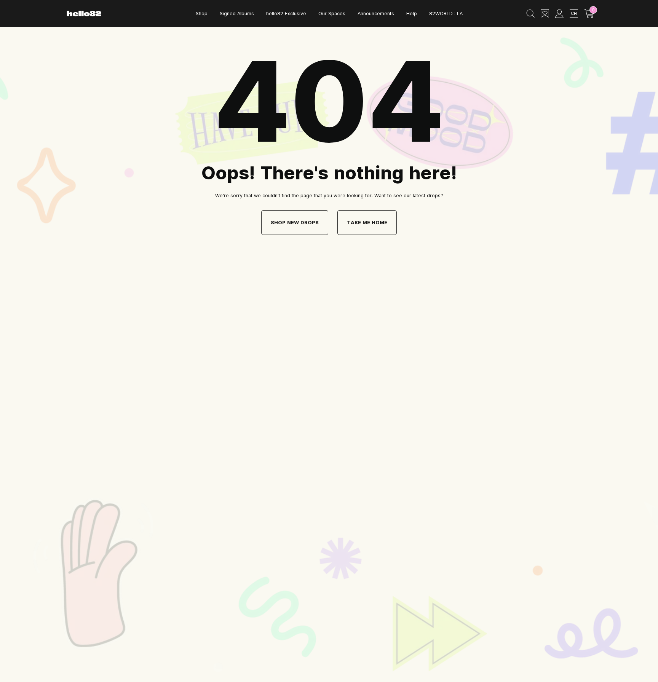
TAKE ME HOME (367, 222)
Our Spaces (331, 13)
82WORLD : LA (446, 13)
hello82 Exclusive (286, 13)
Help (411, 13)
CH (574, 13)
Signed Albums (237, 13)
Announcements (376, 13)
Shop (202, 13)
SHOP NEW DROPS (295, 222)
